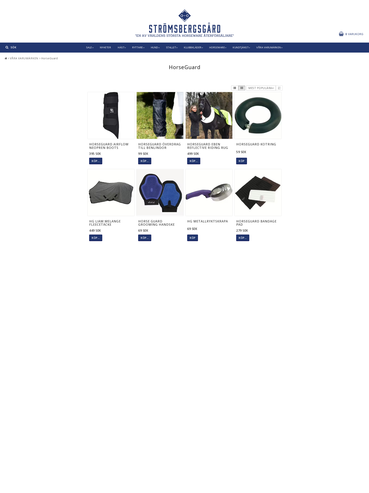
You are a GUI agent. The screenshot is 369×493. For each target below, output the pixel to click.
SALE (89, 47)
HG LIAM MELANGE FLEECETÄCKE (105, 223)
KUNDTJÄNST (240, 47)
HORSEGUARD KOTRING (256, 144)
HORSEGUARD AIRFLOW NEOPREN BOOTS (109, 146)
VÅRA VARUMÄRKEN (268, 47)
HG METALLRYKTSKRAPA (207, 221)
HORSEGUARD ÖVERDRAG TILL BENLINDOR (159, 146)
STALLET (171, 47)
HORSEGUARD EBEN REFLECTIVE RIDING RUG (207, 146)
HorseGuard (49, 58)
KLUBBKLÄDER (192, 47)
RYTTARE (137, 47)
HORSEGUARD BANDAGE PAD (256, 223)
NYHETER (105, 47)
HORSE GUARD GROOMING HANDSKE (156, 223)
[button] (353, 34)
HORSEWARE (217, 47)
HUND (154, 47)
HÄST (121, 47)
